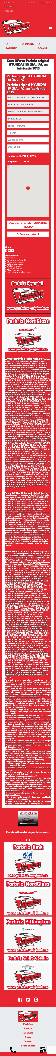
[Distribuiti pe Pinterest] (12, 250)
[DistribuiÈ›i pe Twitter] (9, 250)
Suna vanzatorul (29, 234)
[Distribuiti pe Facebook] (6, 250)
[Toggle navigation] (50, 27)
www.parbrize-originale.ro (23, 358)
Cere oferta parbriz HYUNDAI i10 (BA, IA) (28, 225)
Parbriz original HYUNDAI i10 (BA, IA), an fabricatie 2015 (26, 88)
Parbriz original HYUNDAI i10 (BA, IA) (26, 78)
